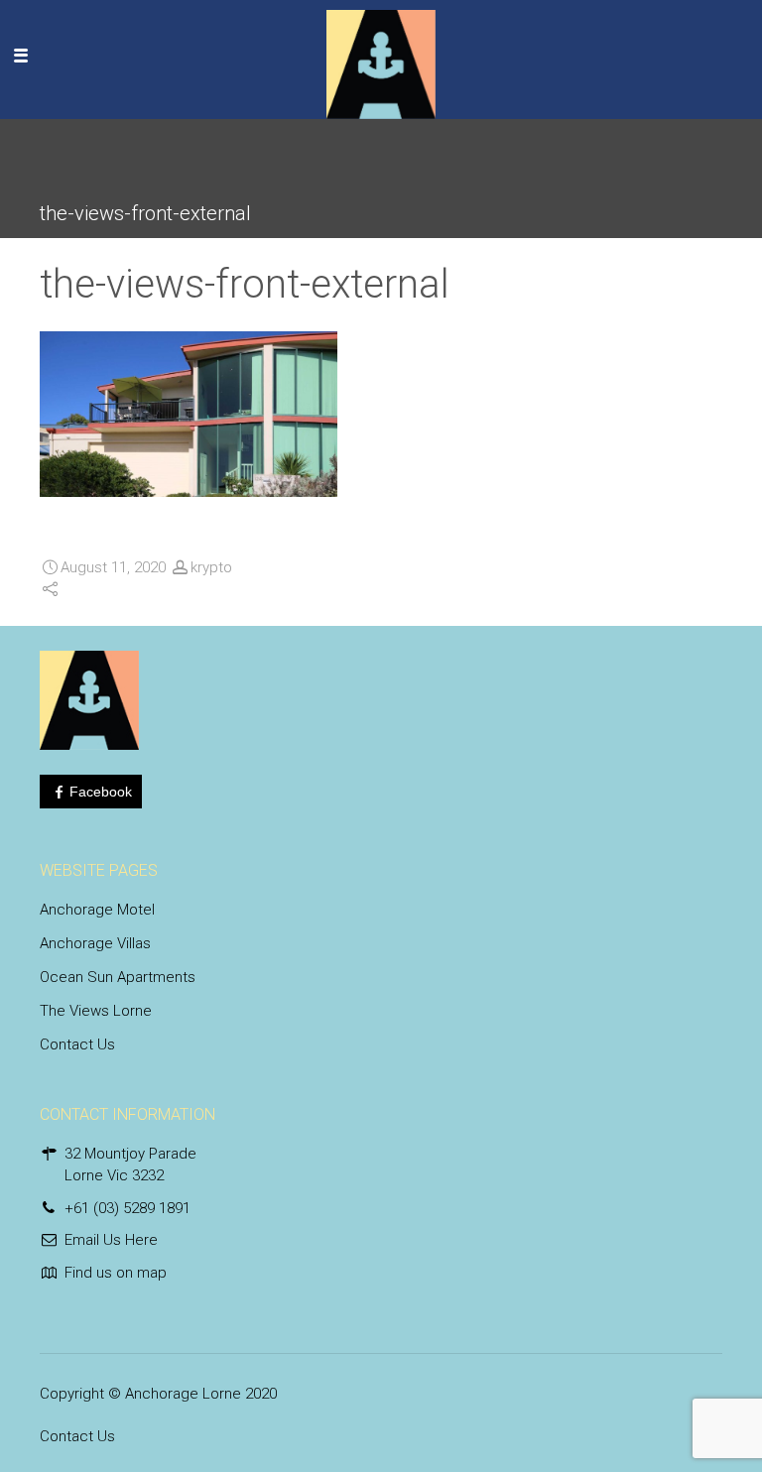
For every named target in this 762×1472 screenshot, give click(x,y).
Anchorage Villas (95, 943)
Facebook (100, 791)
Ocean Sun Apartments (117, 977)
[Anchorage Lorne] (381, 54)
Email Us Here (111, 1240)
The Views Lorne (96, 1011)
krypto (211, 567)
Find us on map (115, 1273)
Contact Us (77, 1044)
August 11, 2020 (113, 567)
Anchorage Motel (97, 910)
